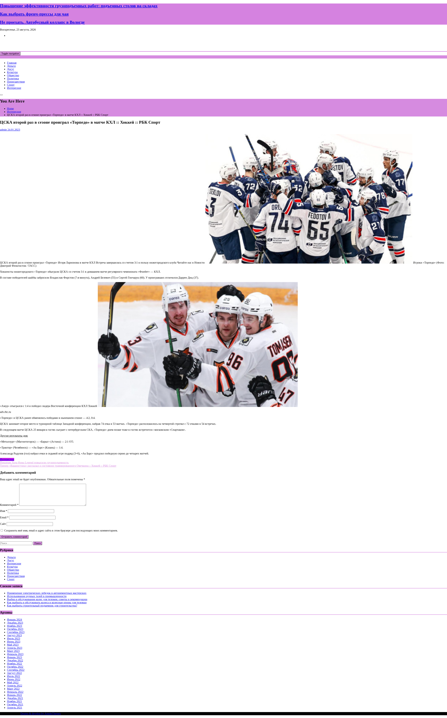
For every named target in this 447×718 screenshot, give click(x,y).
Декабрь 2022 (15, 660)
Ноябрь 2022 (14, 663)
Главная (11, 62)
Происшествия (16, 81)
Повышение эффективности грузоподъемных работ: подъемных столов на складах (78, 5)
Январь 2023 (14, 657)
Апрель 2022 (14, 685)
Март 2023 (13, 651)
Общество (13, 75)
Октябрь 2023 (15, 629)
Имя (3, 510)
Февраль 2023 (15, 654)
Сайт (3, 523)
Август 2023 (14, 635)
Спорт (10, 84)
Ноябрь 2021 (14, 701)
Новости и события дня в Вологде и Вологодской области (71, 44)
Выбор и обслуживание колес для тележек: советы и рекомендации (47, 599)
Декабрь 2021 (15, 698)
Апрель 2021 (14, 707)
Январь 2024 (14, 619)
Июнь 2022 (13, 679)
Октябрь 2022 (15, 666)
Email (4, 517)
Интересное (14, 87)
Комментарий (9, 504)
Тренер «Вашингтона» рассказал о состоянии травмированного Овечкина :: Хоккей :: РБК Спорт (58, 465)
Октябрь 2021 (15, 704)
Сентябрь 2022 (15, 669)
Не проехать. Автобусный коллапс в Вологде (42, 22)
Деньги (11, 65)
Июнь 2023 (13, 641)
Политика (13, 78)
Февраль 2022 (15, 691)
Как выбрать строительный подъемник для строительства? (42, 605)
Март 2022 (13, 688)
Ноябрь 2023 (14, 625)
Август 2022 (14, 673)
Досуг (10, 69)
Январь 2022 (14, 695)
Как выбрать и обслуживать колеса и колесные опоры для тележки (47, 602)
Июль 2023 (13, 638)
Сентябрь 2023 (15, 632)
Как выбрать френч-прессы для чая (34, 14)
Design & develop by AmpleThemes (40, 713)
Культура (12, 72)
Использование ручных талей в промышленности (37, 596)
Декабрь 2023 (15, 622)
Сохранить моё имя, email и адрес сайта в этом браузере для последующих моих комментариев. (61, 530)
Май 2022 (13, 682)
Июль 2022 (13, 676)
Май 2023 (13, 644)
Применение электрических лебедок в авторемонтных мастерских (46, 593)
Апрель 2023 (14, 647)
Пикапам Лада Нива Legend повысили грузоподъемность (34, 462)
